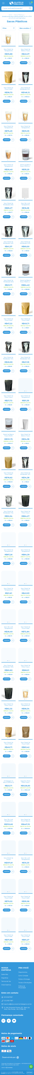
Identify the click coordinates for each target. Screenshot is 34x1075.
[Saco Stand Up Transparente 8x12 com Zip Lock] (12, 602)
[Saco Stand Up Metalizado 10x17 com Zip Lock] (12, 371)
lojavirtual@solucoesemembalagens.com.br (18, 1004)
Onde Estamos (6, 985)
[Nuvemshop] (7, 1068)
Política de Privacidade (22, 987)
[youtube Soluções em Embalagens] (14, 1021)
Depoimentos (22, 972)
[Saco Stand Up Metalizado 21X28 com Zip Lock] (29, 255)
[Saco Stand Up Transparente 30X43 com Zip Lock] (29, 563)
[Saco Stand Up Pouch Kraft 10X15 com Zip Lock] (12, 101)
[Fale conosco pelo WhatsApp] (31, 1066)
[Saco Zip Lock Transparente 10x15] (29, 871)
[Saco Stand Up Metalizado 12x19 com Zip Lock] (29, 486)
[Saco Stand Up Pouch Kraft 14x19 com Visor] (29, 756)
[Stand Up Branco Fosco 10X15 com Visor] (29, 178)
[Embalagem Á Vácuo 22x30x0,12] (12, 794)
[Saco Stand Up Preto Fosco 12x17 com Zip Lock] (12, 409)
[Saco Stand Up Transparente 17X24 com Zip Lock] (29, 717)
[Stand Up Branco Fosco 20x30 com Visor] (12, 448)
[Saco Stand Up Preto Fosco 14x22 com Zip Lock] (29, 679)
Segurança (4, 978)
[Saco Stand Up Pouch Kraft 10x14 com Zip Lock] (12, 948)
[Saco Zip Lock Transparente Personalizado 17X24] (12, 833)
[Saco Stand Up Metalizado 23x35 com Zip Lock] (12, 216)
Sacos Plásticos (19, 15)
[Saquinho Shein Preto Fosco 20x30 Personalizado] (29, 794)
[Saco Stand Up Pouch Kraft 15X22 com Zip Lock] (12, 910)
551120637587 (8, 997)
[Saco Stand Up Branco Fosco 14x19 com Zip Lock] (29, 62)
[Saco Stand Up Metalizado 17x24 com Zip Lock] (12, 525)
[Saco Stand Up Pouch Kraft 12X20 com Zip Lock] (29, 332)
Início (10, 15)
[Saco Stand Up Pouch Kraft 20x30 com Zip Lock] (29, 910)
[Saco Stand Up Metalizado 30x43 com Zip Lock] (29, 101)
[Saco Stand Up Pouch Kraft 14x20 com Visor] (12, 756)
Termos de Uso (6, 981)
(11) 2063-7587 (8, 1000)
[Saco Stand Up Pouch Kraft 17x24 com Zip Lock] (29, 640)
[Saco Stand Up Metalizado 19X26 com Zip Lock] (12, 679)
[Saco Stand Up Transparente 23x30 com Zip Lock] (12, 563)
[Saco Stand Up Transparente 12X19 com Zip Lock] (12, 62)
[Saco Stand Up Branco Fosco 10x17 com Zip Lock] (29, 448)
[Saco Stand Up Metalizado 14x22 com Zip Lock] (12, 255)
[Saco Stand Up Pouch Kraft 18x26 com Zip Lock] (12, 486)
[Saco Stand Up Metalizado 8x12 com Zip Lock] (12, 293)
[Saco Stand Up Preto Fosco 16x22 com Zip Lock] (12, 717)
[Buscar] (30, 8)
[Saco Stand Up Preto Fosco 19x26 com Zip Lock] (29, 525)
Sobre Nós (4, 974)
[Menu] (3, 3)
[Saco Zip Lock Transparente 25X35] (12, 640)
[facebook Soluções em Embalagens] (9, 1021)
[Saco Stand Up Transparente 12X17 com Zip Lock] (29, 139)
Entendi (29, 1072)
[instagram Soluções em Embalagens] (3, 1021)
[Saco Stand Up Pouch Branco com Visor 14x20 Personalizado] (29, 833)
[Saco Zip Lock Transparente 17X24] (29, 216)
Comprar (7, 62)
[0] (30, 3)
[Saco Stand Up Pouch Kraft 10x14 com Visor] (12, 332)
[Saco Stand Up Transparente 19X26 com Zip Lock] (12, 139)
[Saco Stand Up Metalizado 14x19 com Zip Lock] (29, 371)
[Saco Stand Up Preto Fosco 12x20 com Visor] (29, 602)
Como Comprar (23, 976)
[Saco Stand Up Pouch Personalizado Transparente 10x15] (12, 871)
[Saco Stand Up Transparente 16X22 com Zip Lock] (29, 409)
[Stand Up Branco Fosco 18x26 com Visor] (29, 293)
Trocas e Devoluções (25, 982)
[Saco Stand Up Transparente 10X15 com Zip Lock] (12, 178)
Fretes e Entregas (24, 979)
